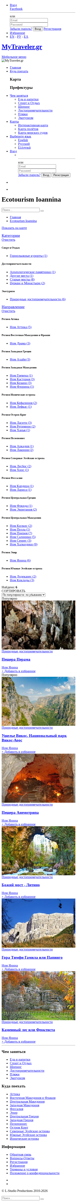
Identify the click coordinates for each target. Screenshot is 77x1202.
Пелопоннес (18, 1124)
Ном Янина (20, 560)
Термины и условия (24, 1169)
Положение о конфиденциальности (35, 1173)
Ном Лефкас (21, 406)
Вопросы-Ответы (22, 1158)
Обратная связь (20, 1154)
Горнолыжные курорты (28, 255)
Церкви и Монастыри (27, 283)
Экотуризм (25, 118)
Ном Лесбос (20, 466)
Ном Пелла (20, 529)
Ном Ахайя (20, 359)
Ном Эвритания (23, 509)
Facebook (16, 9)
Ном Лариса (20, 489)
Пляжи (23, 114)
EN (12, 36)
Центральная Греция (24, 1116)
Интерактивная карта (33, 125)
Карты (14, 121)
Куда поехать (19, 71)
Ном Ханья (20, 430)
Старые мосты (22, 279)
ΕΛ (26, 36)
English (23, 140)
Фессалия (16, 1109)
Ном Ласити (21, 422)
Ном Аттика (20, 327)
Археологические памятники (32, 272)
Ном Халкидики (23, 544)
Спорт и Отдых (29, 103)
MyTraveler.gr (22, 46)
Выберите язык (20, 136)
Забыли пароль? (21, 29)
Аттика (15, 1094)
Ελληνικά (24, 147)
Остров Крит (19, 1127)
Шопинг (24, 106)
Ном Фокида (21, 506)
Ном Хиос (19, 470)
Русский (24, 144)
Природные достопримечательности (38, 299)
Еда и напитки (28, 99)
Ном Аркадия (21, 446)
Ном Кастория (22, 379)
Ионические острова (24, 1138)
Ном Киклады (22, 580)
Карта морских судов (33, 132)
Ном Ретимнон (22, 426)
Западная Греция (21, 1120)
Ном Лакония (21, 450)
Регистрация (52, 29)
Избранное (17, 33)
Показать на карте (14, 228)
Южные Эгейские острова (28, 1135)
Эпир (13, 1112)
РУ (19, 36)
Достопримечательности (35, 110)
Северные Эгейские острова (30, 1131)
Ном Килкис (21, 526)
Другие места (21, 275)
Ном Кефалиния (23, 403)
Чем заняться (19, 95)
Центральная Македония (27, 1101)
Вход (13, 5)
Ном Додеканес (23, 576)
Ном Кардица (21, 486)
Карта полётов (28, 129)
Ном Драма (20, 343)
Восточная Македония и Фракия (32, 1098)
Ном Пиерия (21, 533)
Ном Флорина (22, 386)
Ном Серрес (20, 540)
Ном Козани (20, 383)
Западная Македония (24, 1105)
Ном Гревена (21, 375)
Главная (15, 67)
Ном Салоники (23, 537)
